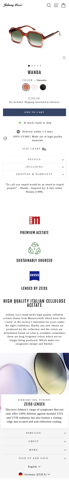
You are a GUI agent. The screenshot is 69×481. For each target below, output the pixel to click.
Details (34, 159)
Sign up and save (33, 458)
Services (33, 433)
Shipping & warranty (34, 174)
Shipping (29, 102)
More (33, 450)
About (33, 441)
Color (34, 80)
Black (43, 87)
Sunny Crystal (34, 87)
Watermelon (26, 87)
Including (34, 167)
